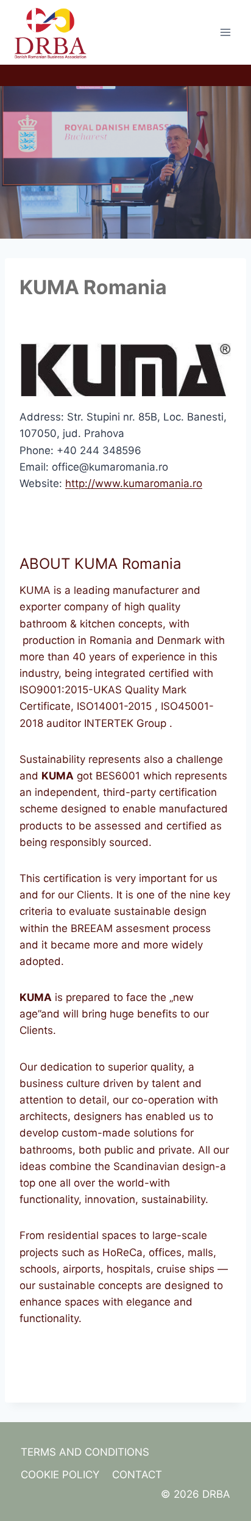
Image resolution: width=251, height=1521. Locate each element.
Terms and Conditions (85, 1452)
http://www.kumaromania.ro (133, 483)
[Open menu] (225, 32)
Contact (137, 1475)
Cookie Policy (60, 1475)
